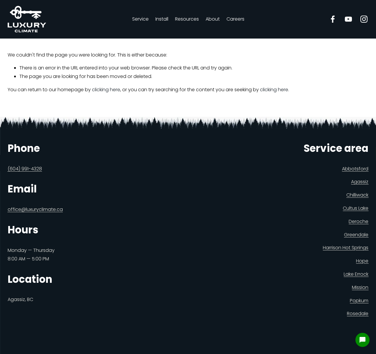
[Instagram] (364, 19)
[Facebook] (332, 19)
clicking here (106, 89)
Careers (235, 19)
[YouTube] (348, 19)
